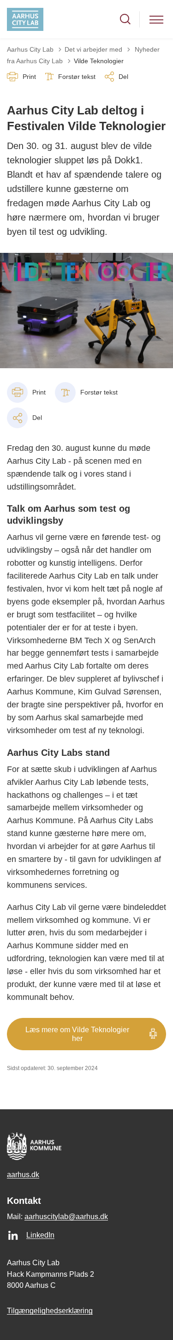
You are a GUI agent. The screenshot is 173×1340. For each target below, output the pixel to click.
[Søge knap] (125, 19)
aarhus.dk (23, 1174)
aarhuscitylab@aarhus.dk (66, 1216)
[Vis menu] (156, 19)
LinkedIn (40, 1235)
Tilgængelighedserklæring (50, 1311)
